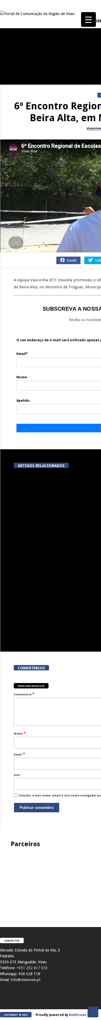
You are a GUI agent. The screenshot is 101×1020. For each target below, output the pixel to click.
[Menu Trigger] (88, 19)
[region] (50, 881)
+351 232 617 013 (32, 968)
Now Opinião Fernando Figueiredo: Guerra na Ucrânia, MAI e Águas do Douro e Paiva (29, 538)
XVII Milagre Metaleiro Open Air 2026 (29, 234)
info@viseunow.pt (25, 980)
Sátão (6, 324)
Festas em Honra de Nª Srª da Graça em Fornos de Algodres (30, 183)
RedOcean (77, 1015)
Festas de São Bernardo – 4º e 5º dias (30, 336)
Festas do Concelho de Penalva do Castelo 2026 (30, 132)
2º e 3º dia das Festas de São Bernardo (30, 387)
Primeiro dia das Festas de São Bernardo (30, 438)
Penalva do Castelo (17, 64)
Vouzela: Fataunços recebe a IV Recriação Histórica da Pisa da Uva (41, 632)
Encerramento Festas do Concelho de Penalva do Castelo (29, 78)
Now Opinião (12, 273)
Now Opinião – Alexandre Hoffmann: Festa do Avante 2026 (30, 285)
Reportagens (12, 119)
